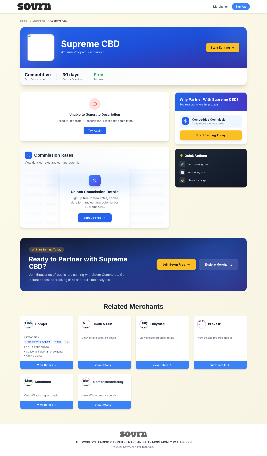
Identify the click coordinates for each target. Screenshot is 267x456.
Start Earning (220, 47)
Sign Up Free (93, 218)
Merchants (220, 6)
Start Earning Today (211, 135)
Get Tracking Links (195, 164)
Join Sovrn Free (173, 264)
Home (23, 20)
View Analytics (193, 172)
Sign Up (241, 6)
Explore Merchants (218, 264)
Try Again (95, 130)
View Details (45, 365)
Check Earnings (193, 180)
